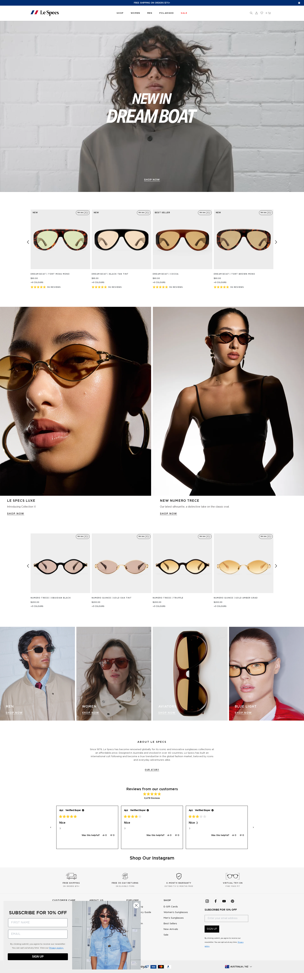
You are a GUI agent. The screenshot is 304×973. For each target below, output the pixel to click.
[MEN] (37, 674)
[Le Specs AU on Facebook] (215, 901)
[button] (251, 13)
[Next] (276, 242)
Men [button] (149, 13)
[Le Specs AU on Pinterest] (232, 901)
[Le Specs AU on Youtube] (223, 901)
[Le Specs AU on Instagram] (207, 901)
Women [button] (135, 13)
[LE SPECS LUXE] (75, 401)
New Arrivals (171, 929)
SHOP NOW (152, 180)
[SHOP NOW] (152, 106)
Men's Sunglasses (174, 918)
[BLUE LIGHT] (266, 674)
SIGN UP (212, 929)
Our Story (152, 770)
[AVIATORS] (190, 674)
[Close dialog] (136, 905)
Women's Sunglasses (176, 912)
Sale (166, 935)
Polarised (166, 13)
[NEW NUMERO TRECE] (228, 401)
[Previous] (28, 242)
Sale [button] (184, 13)
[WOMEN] (113, 674)
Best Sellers (170, 924)
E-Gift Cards (171, 907)
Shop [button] (120, 13)
